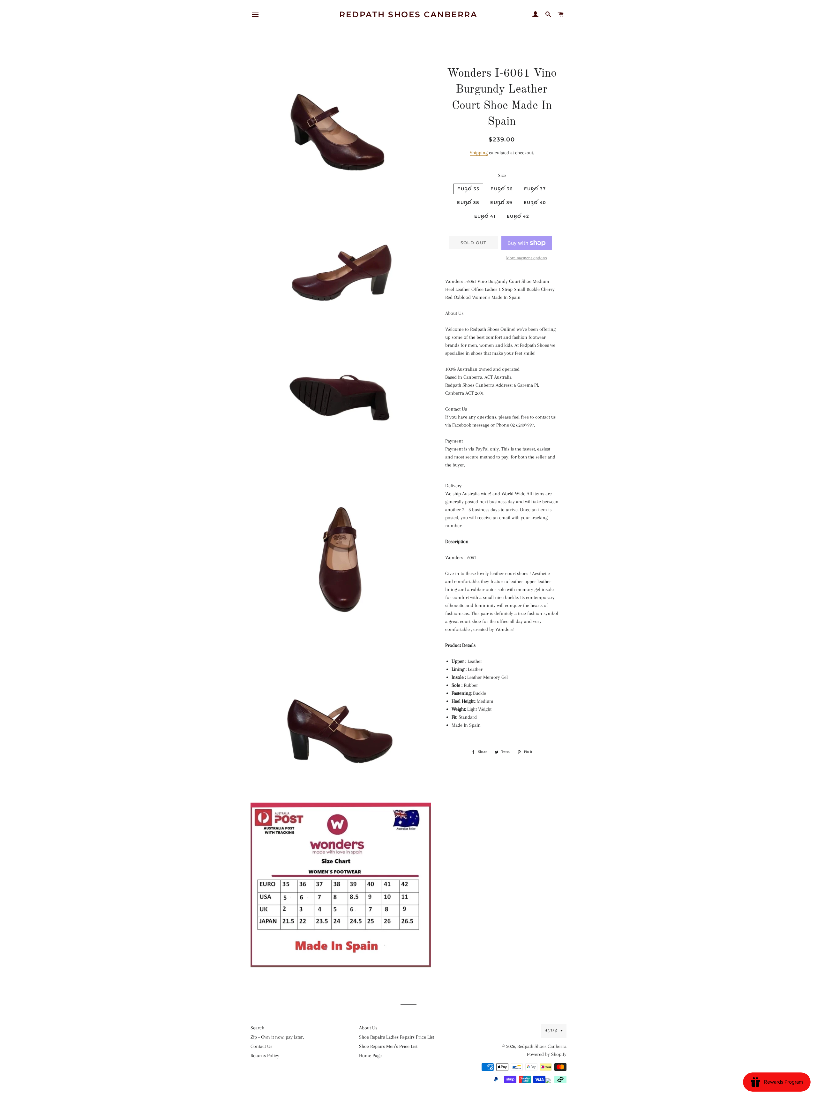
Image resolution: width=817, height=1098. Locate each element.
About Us (368, 1028)
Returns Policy (265, 1055)
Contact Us (261, 1046)
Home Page (370, 1055)
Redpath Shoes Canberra (408, 14)
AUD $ (551, 1031)
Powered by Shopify (546, 1054)
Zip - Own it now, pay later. (277, 1037)
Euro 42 (518, 216)
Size (502, 175)
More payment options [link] (526, 257)
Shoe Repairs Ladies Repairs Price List (396, 1037)
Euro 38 (468, 202)
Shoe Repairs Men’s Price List (388, 1046)
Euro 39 (501, 202)
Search (257, 1028)
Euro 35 (468, 188)
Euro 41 (485, 216)
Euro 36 (502, 188)
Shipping (479, 152)
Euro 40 (535, 202)
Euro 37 (535, 188)
